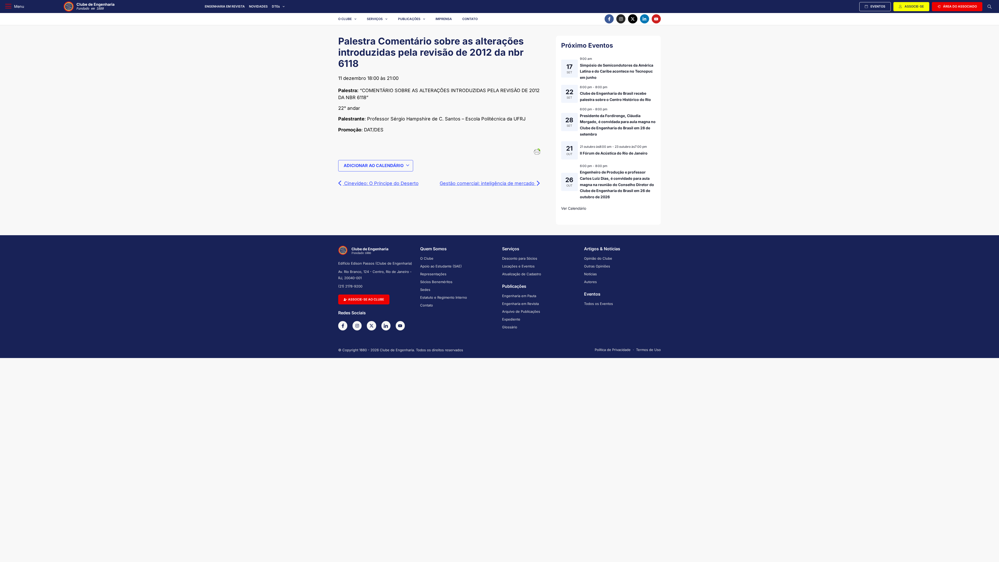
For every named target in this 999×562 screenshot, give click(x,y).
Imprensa (444, 19)
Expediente (511, 319)
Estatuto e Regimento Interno (443, 297)
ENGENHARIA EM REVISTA (225, 6)
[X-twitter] (632, 18)
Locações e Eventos (518, 266)
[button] (14, 6)
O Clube (345, 19)
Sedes (425, 290)
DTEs (276, 6)
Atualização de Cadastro (521, 274)
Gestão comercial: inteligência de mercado (488, 183)
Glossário (509, 327)
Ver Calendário (573, 208)
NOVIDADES (258, 6)
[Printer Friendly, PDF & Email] (537, 151)
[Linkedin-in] (644, 18)
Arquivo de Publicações (521, 311)
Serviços (375, 19)
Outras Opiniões (597, 266)
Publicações (409, 19)
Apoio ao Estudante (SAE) (441, 266)
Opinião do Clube (598, 258)
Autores (590, 282)
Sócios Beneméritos (436, 282)
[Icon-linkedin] (385, 325)
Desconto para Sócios (519, 258)
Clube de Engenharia (95, 6)
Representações (433, 274)
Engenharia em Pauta (519, 296)
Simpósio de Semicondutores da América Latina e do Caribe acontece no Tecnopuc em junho (616, 71)
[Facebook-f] (609, 18)
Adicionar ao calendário (374, 165)
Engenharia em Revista (520, 304)
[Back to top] (987, 551)
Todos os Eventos (598, 304)
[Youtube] (656, 18)
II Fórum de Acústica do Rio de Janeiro (614, 153)
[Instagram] (620, 18)
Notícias (590, 274)
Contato (470, 19)
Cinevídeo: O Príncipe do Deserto (381, 183)
